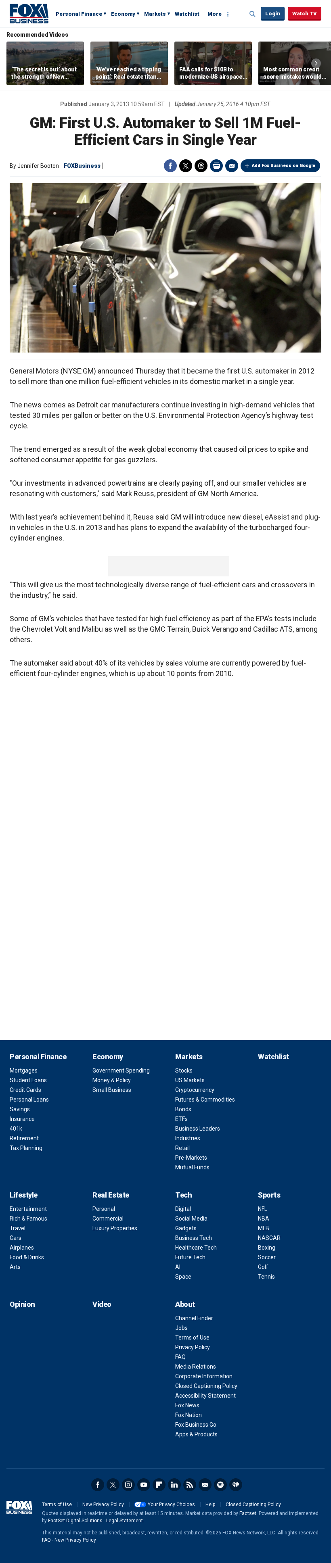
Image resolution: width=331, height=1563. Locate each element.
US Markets (190, 1080)
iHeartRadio (235, 1484)
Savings (20, 1109)
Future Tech (190, 1257)
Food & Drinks (27, 1257)
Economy (123, 14)
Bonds (183, 1109)
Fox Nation (188, 1415)
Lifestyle (24, 1195)
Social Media (191, 1218)
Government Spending (121, 1070)
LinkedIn (174, 1484)
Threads (201, 165)
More (214, 14)
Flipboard (159, 1484)
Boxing (266, 1247)
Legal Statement (124, 1520)
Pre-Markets (191, 1157)
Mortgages (24, 1070)
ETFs (181, 1119)
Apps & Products (196, 1434)
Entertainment (28, 1209)
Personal (103, 1209)
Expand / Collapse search (253, 14)
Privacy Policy (192, 1347)
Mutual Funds (192, 1167)
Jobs (181, 1328)
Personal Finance (79, 14)
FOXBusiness (82, 166)
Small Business (111, 1090)
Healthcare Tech (196, 1247)
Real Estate (110, 1195)
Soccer (267, 1257)
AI (177, 1267)
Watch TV (304, 13)
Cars (15, 1238)
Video (101, 1304)
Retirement (24, 1138)
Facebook (170, 165)
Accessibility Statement (205, 1395)
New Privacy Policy (103, 1504)
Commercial (108, 1218)
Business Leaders (197, 1128)
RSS (189, 1484)
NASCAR (269, 1238)
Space (183, 1276)
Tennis (266, 1276)
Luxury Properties (114, 1228)
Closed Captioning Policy (206, 1386)
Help (210, 1504)
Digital (183, 1209)
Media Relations (195, 1366)
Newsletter (205, 1484)
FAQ (180, 1357)
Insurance (22, 1119)
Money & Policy (111, 1080)
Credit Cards (25, 1090)
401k (16, 1128)
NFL (262, 1209)
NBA (263, 1218)
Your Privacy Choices (171, 1504)
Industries (187, 1138)
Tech (183, 1195)
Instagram (128, 1484)
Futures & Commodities (205, 1099)
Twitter (185, 165)
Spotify (220, 1484)
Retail (182, 1148)
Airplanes (22, 1247)
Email (231, 165)
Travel (17, 1228)
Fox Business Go (195, 1424)
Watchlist (187, 14)
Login (272, 13)
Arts (15, 1267)
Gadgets (186, 1228)
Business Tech (193, 1238)
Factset (247, 1513)
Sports (269, 1195)
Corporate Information (204, 1376)
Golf (263, 1267)
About (185, 1304)
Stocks (184, 1070)
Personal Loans (29, 1099)
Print (216, 165)
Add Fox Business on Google (283, 165)
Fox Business (29, 13)
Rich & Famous (28, 1218)
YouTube (143, 1484)
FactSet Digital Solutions (75, 1520)
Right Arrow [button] (316, 63)
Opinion (22, 1304)
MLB (263, 1228)
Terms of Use (192, 1337)
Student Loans (28, 1080)
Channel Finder (194, 1318)
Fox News (187, 1405)
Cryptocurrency (194, 1090)
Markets (155, 14)
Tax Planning (26, 1148)
